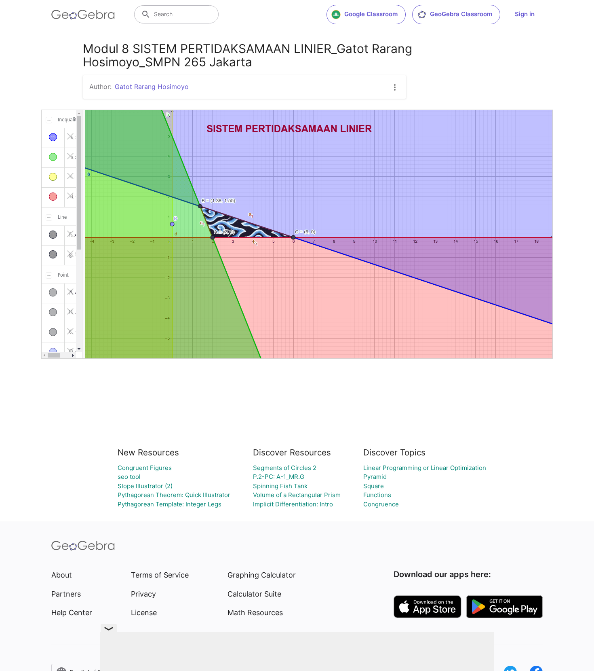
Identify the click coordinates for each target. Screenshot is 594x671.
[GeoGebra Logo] (83, 14)
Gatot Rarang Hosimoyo (152, 87)
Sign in (525, 14)
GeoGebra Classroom (461, 14)
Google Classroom (371, 14)
